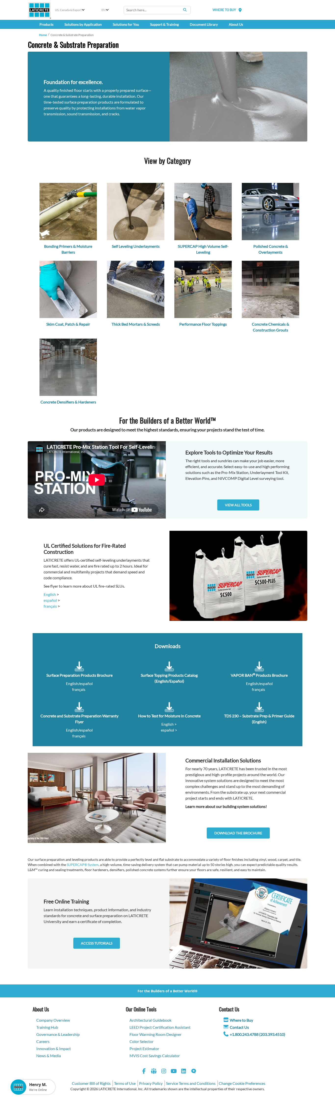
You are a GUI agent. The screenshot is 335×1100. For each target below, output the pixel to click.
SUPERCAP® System (83, 865)
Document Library (204, 24)
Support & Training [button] (164, 24)
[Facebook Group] (154, 1072)
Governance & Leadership (58, 1034)
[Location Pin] (240, 10)
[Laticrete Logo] (39, 10)
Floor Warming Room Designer (155, 1034)
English (50, 594)
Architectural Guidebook (150, 1020)
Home (43, 35)
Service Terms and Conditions (191, 1083)
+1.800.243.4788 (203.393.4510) (257, 1034)
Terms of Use (125, 1083)
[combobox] (157, 10)
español (50, 600)
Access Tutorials (96, 943)
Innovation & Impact (53, 1048)
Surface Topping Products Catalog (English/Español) (169, 678)
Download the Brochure (238, 833)
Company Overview (53, 1020)
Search (185, 10)
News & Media (48, 1055)
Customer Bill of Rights (91, 1083)
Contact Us (239, 1027)
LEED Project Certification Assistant (160, 1027)
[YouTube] (173, 1072)
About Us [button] (236, 24)
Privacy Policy (151, 1083)
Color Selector (141, 1041)
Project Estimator (144, 1048)
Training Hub (47, 1027)
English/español (79, 683)
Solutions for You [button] (126, 24)
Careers (43, 1041)
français (50, 606)
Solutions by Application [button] (83, 24)
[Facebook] (144, 1072)
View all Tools (238, 505)
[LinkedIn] (183, 1072)
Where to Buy (241, 1020)
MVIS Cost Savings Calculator (154, 1055)
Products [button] (46, 24)
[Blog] (193, 1072)
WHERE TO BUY (224, 10)
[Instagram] (163, 1072)
